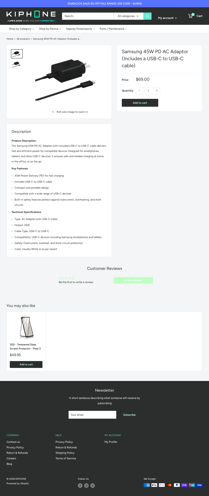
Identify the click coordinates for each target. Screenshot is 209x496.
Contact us (13, 441)
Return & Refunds (17, 452)
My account (166, 18)
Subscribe (129, 414)
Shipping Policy (65, 452)
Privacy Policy (15, 447)
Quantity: (128, 90)
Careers (11, 458)
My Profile (110, 441)
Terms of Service (66, 458)
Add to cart (140, 102)
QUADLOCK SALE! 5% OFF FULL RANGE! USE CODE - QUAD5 (105, 3)
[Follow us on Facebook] (80, 485)
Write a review (133, 280)
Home (10, 38)
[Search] (147, 16)
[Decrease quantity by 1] (139, 90)
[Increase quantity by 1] (156, 90)
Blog (9, 463)
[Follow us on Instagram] (86, 485)
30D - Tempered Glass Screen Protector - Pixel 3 (25, 346)
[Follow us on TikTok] (92, 485)
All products (23, 38)
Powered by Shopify (18, 483)
